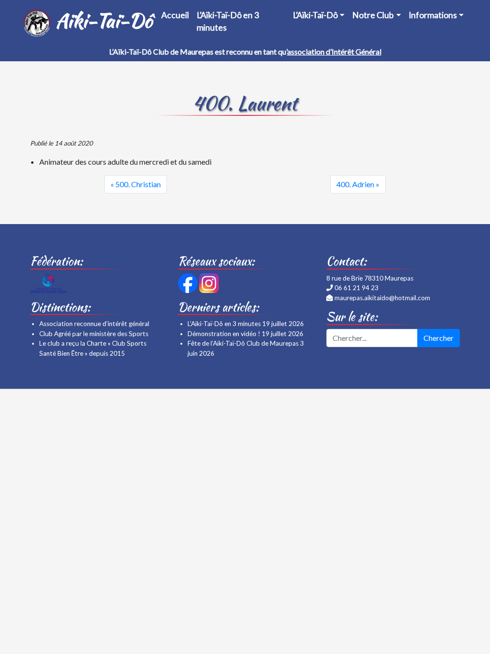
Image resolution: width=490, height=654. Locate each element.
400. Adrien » (357, 184)
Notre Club (373, 15)
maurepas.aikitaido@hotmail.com (382, 298)
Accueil (175, 15)
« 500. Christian (136, 184)
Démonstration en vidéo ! (224, 334)
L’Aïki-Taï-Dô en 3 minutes (228, 21)
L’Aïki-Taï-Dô (315, 15)
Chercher (438, 337)
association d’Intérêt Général (334, 51)
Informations (433, 15)
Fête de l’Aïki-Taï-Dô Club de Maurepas (243, 343)
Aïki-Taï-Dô (100, 20)
